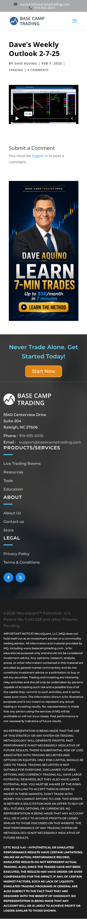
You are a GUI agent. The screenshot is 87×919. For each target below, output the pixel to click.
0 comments (38, 70)
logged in (40, 155)
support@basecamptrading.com (50, 442)
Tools (8, 480)
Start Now (43, 371)
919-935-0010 (31, 436)
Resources (13, 472)
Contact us (13, 521)
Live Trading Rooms (22, 463)
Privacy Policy (16, 554)
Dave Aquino (26, 63)
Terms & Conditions (21, 562)
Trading (16, 70)
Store (8, 530)
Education (13, 489)
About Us (12, 513)
